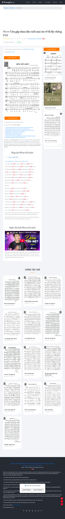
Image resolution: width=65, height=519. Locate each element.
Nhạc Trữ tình (11, 52)
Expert (60, 2)
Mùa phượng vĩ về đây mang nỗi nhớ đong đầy (15, 131)
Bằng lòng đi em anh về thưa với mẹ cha (14, 133)
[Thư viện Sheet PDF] (8, 2)
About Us (25, 465)
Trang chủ (28, 2)
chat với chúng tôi (16, 505)
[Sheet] (32, 38)
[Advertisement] (32, 19)
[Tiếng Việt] (43, 38)
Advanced (55, 2)
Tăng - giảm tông (13, 157)
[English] (44, 38)
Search (19, 42)
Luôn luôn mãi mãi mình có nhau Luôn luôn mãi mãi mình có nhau (19, 127)
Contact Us (39, 465)
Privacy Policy (32, 465)
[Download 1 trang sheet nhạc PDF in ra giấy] (61, 498)
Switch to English (26, 489)
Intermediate (47, 2)
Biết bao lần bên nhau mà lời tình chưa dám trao (15, 137)
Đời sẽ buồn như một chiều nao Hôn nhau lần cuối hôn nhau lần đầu (20, 130)
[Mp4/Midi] (40, 38)
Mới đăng (18, 463)
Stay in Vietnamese (38, 489)
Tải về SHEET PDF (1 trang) (28, 49)
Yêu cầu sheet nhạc (50, 463)
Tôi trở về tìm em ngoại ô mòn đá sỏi (13, 134)
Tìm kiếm (34, 2)
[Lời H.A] (36, 38)
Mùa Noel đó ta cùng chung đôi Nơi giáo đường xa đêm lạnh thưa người (20, 136)
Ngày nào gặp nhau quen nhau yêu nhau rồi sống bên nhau (18, 128)
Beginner (40, 2)
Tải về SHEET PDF (12, 57)
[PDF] (30, 38)
